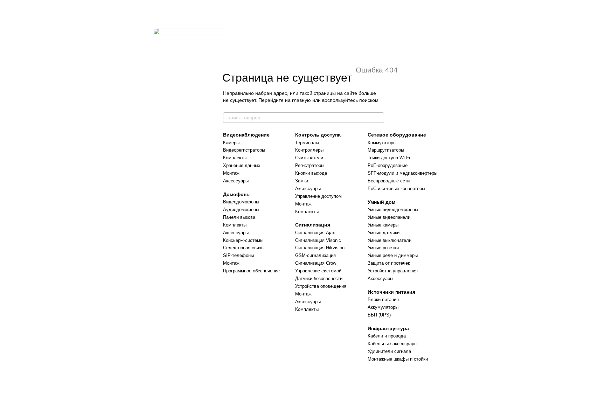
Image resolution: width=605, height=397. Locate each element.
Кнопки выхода (311, 173)
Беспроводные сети (389, 180)
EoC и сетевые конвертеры (396, 188)
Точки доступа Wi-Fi (389, 157)
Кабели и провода (387, 336)
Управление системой (318, 270)
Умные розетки (383, 247)
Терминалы (307, 142)
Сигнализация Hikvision (320, 247)
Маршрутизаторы (386, 150)
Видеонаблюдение (246, 135)
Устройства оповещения (320, 286)
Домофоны (237, 194)
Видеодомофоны (241, 201)
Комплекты (234, 157)
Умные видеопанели (389, 217)
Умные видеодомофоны (393, 209)
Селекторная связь (243, 247)
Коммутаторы (382, 142)
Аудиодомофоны (241, 209)
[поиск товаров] (378, 117)
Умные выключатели (389, 240)
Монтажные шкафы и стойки (398, 359)
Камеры (231, 142)
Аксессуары (236, 180)
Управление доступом (318, 196)
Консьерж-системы (243, 240)
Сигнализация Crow (315, 263)
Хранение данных (241, 165)
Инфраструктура (388, 328)
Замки (301, 180)
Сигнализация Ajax (315, 232)
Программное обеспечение (251, 270)
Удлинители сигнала (389, 351)
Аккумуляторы (383, 307)
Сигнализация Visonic (318, 240)
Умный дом (381, 202)
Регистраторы (309, 165)
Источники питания (391, 292)
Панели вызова (239, 217)
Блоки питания (383, 299)
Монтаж (231, 173)
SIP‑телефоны (238, 255)
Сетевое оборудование (397, 135)
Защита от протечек (389, 263)
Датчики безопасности (318, 278)
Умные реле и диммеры (393, 255)
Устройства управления (393, 270)
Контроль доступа (318, 135)
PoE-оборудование (388, 165)
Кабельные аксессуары (392, 343)
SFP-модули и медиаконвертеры (402, 173)
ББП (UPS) (379, 315)
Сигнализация (312, 225)
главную (301, 100)
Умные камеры (383, 225)
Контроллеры (309, 150)
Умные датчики (383, 232)
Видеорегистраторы (244, 150)
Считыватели (309, 157)
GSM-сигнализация (315, 255)
